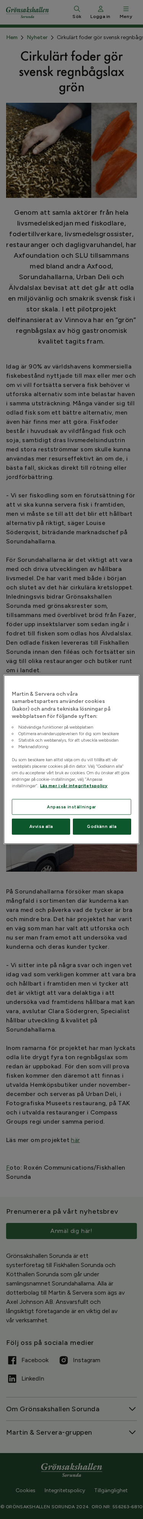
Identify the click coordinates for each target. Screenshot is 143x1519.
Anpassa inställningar (71, 806)
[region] (71, 759)
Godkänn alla (102, 826)
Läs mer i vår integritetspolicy (74, 785)
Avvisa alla (41, 826)
